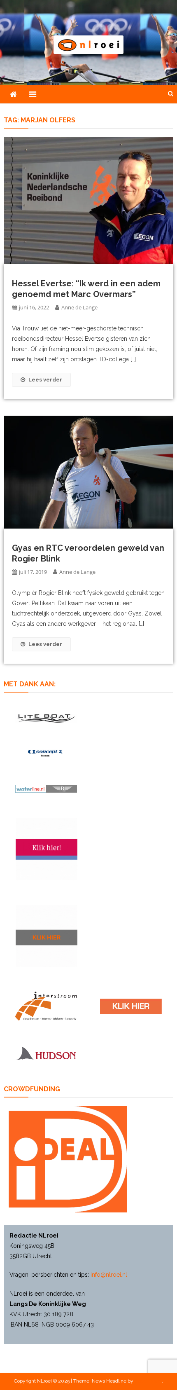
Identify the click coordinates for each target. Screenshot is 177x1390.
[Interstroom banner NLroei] (46, 1006)
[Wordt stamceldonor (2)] (46, 849)
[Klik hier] (46, 936)
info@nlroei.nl (109, 1274)
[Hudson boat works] (46, 1053)
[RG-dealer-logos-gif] (131, 1006)
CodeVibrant (148, 1381)
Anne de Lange (79, 307)
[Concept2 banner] (46, 753)
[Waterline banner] (46, 788)
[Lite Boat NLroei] (46, 718)
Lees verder (45, 380)
